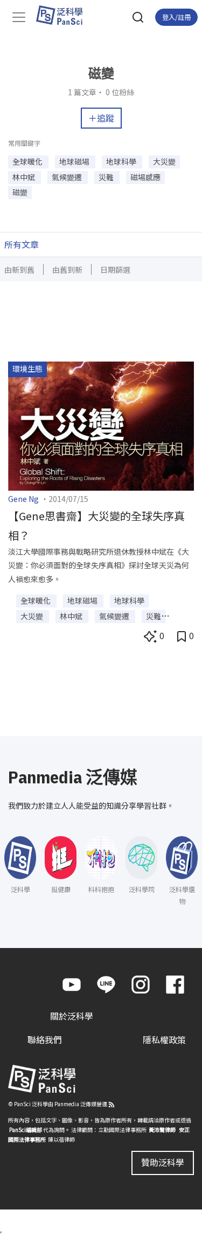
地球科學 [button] (122, 161)
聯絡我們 (44, 1039)
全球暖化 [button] (28, 161)
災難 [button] (107, 177)
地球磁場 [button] (75, 161)
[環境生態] (101, 425)
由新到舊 (19, 269)
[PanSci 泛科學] (64, 15)
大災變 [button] (164, 161)
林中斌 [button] (24, 177)
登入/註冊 (176, 17)
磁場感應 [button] (145, 177)
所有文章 (21, 244)
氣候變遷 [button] (67, 177)
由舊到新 (67, 269)
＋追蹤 (101, 117)
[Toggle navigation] (18, 17)
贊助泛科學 (162, 1162)
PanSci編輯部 (25, 1130)
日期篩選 (115, 269)
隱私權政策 (164, 1039)
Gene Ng (23, 498)
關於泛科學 (71, 1015)
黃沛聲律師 (162, 1130)
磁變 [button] (19, 192)
